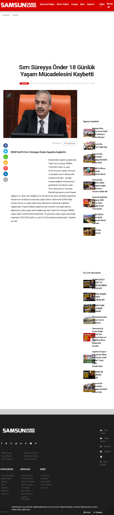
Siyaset (90, 4)
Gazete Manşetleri (25, 498)
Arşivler (107, 451)
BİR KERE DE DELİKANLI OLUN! (97, 375)
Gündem (5, 491)
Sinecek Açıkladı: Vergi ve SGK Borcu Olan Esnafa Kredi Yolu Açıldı (100, 203)
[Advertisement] (57, 40)
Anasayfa (6, 15)
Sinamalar (25, 488)
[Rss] (27, 443)
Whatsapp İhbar (31, 456)
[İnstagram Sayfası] (12, 443)
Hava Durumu (27, 475)
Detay (88, 512)
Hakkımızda (6, 453)
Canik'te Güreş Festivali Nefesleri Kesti (98, 171)
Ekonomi (5, 494)
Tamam (98, 512)
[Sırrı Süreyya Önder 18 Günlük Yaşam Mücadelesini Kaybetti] (40, 114)
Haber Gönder (30, 459)
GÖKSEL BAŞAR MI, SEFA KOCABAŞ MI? (99, 297)
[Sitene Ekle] (37, 443)
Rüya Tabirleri (46, 485)
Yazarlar (107, 446)
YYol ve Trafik (27, 478)
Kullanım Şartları (31, 453)
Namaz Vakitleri (28, 482)
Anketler (44, 478)
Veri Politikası (7, 459)
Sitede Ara (45, 475)
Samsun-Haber (47, 4)
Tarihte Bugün (27, 485)
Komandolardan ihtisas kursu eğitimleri (99, 320)
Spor (82, 4)
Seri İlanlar (25, 491)
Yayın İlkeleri (6, 456)
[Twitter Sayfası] (7, 443)
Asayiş (74, 4)
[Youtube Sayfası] (17, 443)
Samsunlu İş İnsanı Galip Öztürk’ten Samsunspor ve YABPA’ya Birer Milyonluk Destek (99, 337)
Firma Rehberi (27, 494)
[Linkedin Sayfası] (22, 443)
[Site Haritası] (32, 443)
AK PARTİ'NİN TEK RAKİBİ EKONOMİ (98, 308)
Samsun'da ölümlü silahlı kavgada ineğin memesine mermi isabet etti (99, 186)
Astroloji (44, 488)
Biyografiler (46, 482)
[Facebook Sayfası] (2, 443)
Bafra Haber (63, 4)
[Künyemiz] (102, 457)
